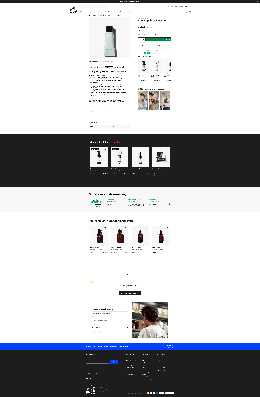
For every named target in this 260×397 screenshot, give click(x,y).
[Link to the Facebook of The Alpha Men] (90, 378)
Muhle (158, 365)
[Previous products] (167, 56)
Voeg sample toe (156, 177)
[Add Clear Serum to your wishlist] (146, 149)
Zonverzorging (145, 372)
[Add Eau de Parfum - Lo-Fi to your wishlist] (167, 149)
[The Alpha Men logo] (73, 9)
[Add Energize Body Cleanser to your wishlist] (146, 228)
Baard (143, 360)
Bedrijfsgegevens (130, 365)
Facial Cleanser (141, 75)
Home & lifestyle (146, 376)
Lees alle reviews (168, 345)
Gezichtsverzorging (100, 15)
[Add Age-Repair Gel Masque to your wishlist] (170, 18)
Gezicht (94, 15)
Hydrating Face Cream (156, 75)
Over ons (128, 362)
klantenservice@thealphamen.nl (106, 389)
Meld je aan (114, 361)
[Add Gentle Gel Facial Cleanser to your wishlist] (105, 228)
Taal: (96, 373)
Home (90, 15)
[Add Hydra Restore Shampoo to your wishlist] (167, 228)
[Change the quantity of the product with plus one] (143, 39)
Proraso (159, 360)
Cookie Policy (129, 374)
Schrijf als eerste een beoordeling (130, 293)
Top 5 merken (161, 354)
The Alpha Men (130, 354)
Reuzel (158, 358)
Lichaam (144, 365)
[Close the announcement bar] (257, 1)
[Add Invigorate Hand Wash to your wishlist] (125, 228)
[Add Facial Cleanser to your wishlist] (105, 149)
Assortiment (145, 354)
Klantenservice (129, 358)
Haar (143, 358)
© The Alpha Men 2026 (130, 391)
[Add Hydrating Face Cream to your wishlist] (125, 149)
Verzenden (128, 369)
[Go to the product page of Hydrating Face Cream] (157, 66)
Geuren (143, 369)
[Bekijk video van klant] (143, 100)
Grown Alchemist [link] (143, 18)
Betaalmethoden (130, 367)
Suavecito (159, 362)
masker (91, 68)
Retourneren (129, 372)
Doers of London (161, 367)
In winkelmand (144, 80)
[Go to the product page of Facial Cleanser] (144, 66)
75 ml (140, 30)
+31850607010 (102, 387)
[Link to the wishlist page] (186, 12)
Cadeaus (144, 374)
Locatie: (88, 373)
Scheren (144, 367)
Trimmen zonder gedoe (147, 379)
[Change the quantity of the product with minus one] (139, 39)
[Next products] (170, 56)
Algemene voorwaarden (131, 393)
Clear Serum (167, 75)
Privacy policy (141, 393)
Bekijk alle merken (161, 370)
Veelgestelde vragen (131, 360)
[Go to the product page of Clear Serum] (170, 66)
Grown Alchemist (109, 66)
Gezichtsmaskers (108, 15)
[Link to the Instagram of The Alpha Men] (87, 378)
